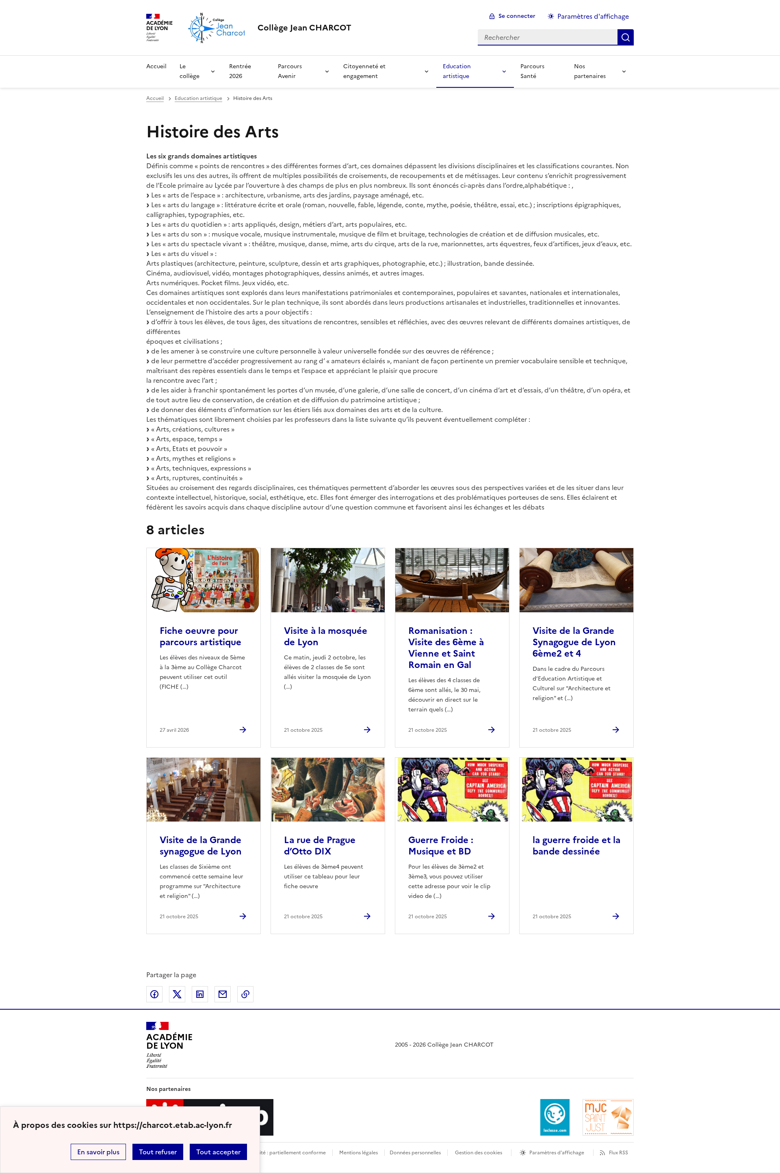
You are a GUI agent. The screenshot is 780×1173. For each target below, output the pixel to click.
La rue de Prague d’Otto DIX (319, 845)
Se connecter (516, 16)
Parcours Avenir (290, 71)
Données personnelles (415, 1152)
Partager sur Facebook (154, 994)
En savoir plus (98, 1152)
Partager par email (222, 994)
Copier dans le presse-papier (245, 994)
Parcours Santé (532, 71)
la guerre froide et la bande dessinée (576, 845)
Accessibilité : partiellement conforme (281, 1152)
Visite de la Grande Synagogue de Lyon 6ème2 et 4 (574, 642)
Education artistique (457, 71)
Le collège (189, 71)
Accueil (156, 66)
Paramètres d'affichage (593, 16)
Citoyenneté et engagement (364, 71)
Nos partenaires (590, 71)
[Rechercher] (626, 37)
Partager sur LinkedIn (200, 994)
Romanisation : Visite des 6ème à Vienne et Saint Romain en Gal (446, 648)
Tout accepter (218, 1152)
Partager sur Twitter (177, 994)
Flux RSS (618, 1152)
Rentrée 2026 (240, 71)
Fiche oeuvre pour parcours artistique (200, 636)
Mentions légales (358, 1152)
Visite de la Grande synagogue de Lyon (201, 845)
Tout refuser (158, 1152)
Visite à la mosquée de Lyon (325, 636)
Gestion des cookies (478, 1152)
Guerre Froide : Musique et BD (440, 845)
